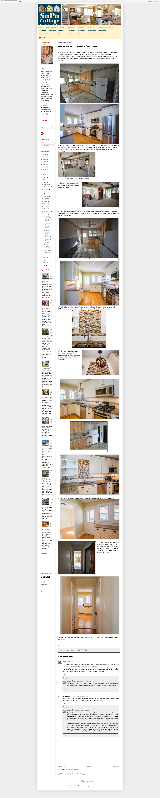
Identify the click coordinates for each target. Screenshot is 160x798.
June (46, 201)
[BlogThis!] (81, 650)
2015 (44, 182)
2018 (44, 174)
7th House (42, 30)
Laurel (66, 650)
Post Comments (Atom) (73, 769)
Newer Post (62, 766)
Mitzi (64, 661)
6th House (109, 27)
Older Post (116, 766)
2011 (44, 265)
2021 (44, 167)
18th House (91, 34)
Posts (44, 142)
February (47, 211)
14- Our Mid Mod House (47, 34)
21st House (101, 34)
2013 (44, 260)
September (47, 192)
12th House (92, 30)
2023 (44, 162)
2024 (44, 159)
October (46, 189)
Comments (46, 145)
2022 (44, 164)
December (47, 184)
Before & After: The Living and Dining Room (48, 218)
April (45, 206)
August (46, 196)
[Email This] (79, 650)
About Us (42, 37)
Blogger (88, 786)
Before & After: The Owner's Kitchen (48, 226)
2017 (44, 177)
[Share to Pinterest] (86, 650)
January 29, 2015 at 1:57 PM (74, 661)
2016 (44, 179)
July (45, 198)
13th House (102, 30)
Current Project (51, 27)
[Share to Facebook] (84, 650)
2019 (44, 172)
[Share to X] (82, 650)
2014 (44, 257)
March (46, 209)
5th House (100, 27)
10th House (72, 30)
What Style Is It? (51, 502)
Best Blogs (43, 586)
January (46, 214)
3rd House (81, 27)
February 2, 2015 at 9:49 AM (79, 696)
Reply (64, 674)
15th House (61, 34)
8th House (52, 30)
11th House (82, 30)
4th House (90, 27)
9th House (61, 30)
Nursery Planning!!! (51, 421)
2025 (44, 157)
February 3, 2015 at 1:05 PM (82, 710)
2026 (44, 154)
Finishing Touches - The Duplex (48, 246)
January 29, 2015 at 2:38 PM (82, 681)
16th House (71, 34)
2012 (44, 262)
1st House (62, 27)
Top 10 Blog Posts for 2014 (47, 252)
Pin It (59, 645)
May (45, 203)
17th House (81, 34)
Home (41, 27)
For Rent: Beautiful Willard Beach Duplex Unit (48, 233)
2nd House (71, 27)
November (47, 187)
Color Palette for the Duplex (47, 241)
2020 (44, 169)
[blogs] (44, 585)
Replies (67, 678)
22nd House (112, 34)
